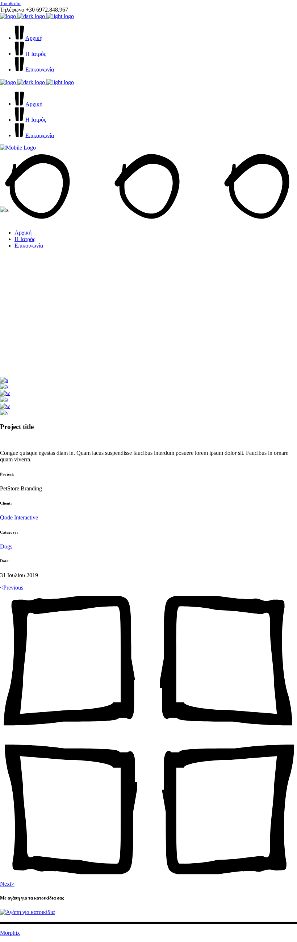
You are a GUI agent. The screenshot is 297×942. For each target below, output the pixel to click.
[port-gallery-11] (4, 399)
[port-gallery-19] (4, 380)
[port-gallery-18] (4, 386)
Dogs (6, 546)
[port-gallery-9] (5, 406)
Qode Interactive (19, 517)
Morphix (10, 933)
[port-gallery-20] (5, 393)
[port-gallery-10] (4, 412)
